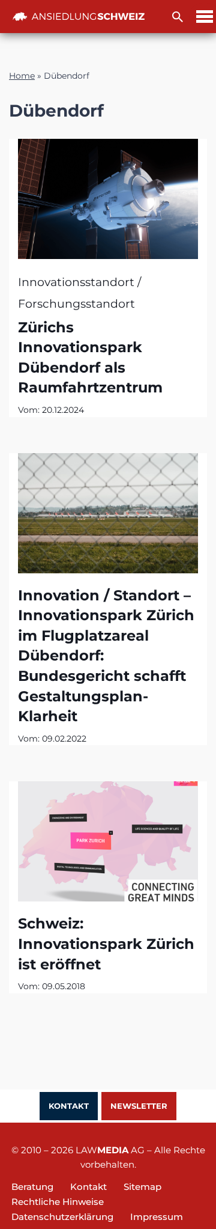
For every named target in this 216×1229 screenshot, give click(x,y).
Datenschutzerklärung (62, 1216)
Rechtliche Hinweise (57, 1201)
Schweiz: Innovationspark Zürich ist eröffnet (106, 943)
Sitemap (142, 1186)
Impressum (156, 1216)
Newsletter (138, 1106)
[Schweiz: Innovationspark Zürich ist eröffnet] (108, 841)
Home (22, 75)
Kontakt (69, 1106)
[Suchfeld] (177, 16)
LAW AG (110, 1150)
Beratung (32, 1186)
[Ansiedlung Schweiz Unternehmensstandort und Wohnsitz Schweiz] (79, 16)
